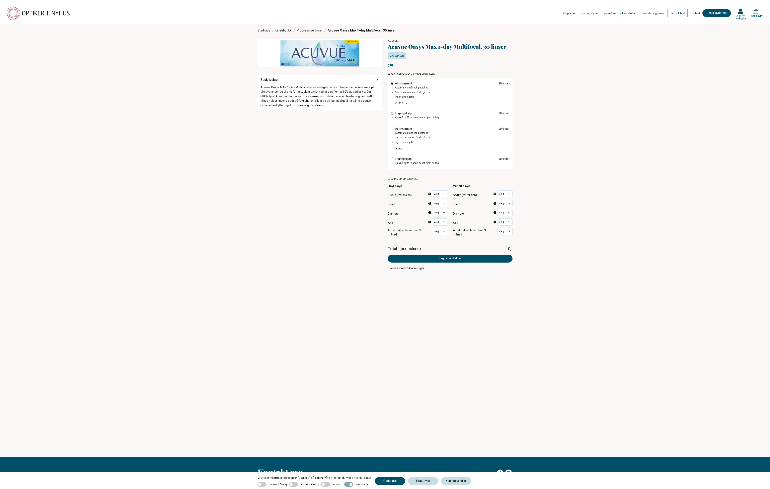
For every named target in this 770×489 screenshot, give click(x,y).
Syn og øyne (590, 13)
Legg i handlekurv (450, 258)
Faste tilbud (677, 13)
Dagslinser (397, 55)
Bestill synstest (717, 13)
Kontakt (695, 13)
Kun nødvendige (456, 481)
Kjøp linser (570, 13)
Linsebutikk (283, 30)
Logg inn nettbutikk (740, 17)
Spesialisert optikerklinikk (619, 13)
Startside (263, 30)
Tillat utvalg (423, 481)
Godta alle (390, 481)
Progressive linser (310, 30)
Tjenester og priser (652, 13)
